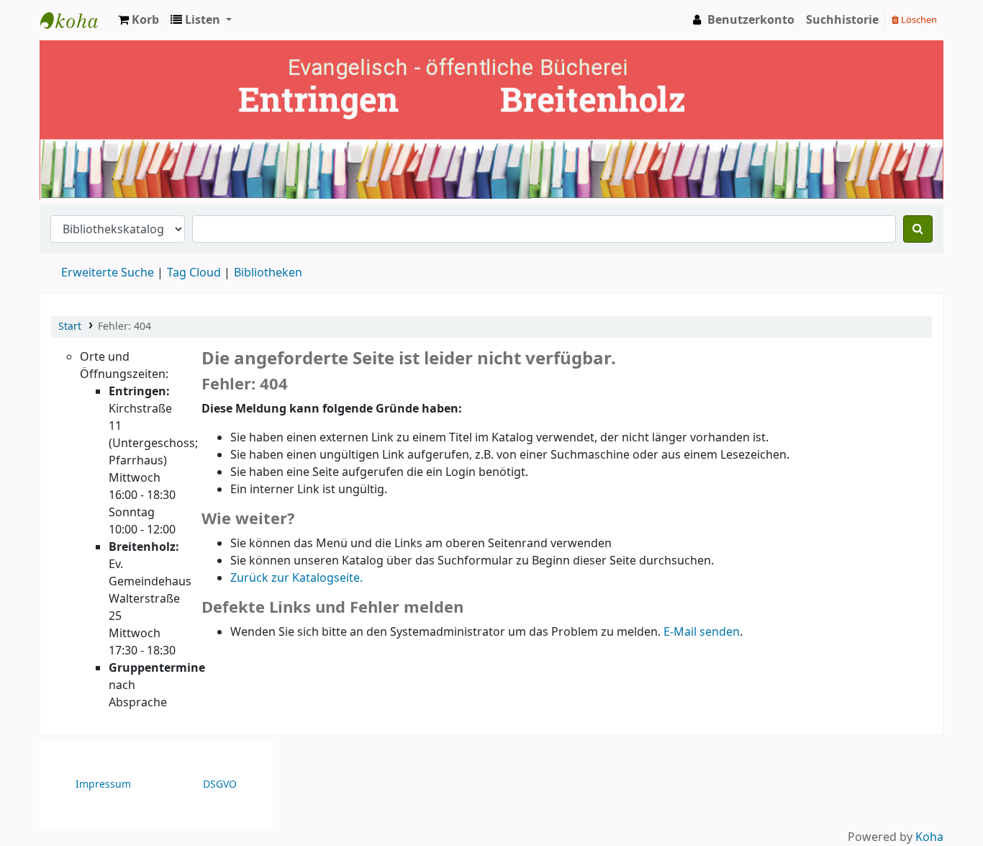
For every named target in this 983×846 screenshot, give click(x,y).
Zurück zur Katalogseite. (296, 578)
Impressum (103, 784)
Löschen (918, 20)
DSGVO (220, 784)
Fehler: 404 (124, 326)
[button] (138, 20)
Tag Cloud (194, 273)
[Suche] (918, 229)
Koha (929, 837)
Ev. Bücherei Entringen (76, 20)
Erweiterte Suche (107, 273)
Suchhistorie (842, 20)
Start (69, 326)
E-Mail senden (701, 632)
